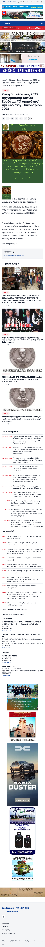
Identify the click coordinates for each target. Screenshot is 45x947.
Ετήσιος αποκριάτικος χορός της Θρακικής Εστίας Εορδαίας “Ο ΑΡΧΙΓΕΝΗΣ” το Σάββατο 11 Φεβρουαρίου (22, 339)
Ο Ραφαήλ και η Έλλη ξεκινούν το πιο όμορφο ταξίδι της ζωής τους (24, 604)
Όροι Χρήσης (6, 930)
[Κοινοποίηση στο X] (8, 118)
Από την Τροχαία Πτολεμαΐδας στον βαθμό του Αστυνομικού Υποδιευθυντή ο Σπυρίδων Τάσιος (24, 565)
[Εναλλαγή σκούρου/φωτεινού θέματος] (41, 1)
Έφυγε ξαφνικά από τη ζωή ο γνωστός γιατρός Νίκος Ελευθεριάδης (24, 537)
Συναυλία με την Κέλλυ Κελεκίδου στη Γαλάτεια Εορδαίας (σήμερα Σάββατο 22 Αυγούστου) (26, 503)
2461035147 (6, 675)
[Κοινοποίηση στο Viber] (12, 118)
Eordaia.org (9, 252)
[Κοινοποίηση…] (30, 118)
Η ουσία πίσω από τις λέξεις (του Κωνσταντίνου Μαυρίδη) (24, 559)
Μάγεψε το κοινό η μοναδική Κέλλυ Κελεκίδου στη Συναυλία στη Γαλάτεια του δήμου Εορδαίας (27, 460)
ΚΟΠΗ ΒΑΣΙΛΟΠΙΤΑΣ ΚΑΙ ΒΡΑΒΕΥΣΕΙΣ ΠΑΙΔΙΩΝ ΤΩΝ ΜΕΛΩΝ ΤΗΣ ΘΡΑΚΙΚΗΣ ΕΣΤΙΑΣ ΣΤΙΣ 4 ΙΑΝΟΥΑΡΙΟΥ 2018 (22, 379)
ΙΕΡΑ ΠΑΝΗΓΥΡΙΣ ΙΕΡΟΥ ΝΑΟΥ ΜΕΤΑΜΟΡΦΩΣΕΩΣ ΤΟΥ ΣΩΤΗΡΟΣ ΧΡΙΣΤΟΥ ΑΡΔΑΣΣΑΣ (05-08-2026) (23, 579)
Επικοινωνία (34, 2)
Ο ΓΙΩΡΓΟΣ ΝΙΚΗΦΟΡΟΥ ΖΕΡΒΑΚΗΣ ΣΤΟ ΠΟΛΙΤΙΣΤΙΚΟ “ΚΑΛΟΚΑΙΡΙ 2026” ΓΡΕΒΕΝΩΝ (28, 469)
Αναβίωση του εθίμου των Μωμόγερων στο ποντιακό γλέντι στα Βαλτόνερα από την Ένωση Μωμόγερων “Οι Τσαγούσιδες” (28, 450)
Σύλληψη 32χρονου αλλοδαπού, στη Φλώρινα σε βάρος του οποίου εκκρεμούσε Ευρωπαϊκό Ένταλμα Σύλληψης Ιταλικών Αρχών (36, 28)
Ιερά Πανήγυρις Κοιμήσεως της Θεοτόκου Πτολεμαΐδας (22, 587)
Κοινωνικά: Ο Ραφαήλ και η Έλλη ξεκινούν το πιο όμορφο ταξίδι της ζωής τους (25, 572)
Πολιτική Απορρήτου (8, 933)
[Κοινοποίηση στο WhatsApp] (16, 118)
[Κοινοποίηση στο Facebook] (3, 118)
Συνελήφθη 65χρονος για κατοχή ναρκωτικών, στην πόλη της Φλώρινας (27, 487)
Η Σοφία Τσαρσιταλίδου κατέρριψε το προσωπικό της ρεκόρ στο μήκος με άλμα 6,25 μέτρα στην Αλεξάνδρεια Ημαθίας (25, 551)
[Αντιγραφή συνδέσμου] (25, 118)
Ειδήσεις (26, 2)
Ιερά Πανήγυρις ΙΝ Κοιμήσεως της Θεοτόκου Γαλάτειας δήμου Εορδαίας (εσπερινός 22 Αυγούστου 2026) (28, 494)
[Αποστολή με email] (21, 118)
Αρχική (19, 2)
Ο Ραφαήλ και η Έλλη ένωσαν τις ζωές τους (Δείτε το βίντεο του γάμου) (23, 544)
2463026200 (7, 648)
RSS (3, 944)
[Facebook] (3, 917)
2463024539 (6, 631)
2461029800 (6, 662)
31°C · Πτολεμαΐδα (9, 2)
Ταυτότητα (5, 923)
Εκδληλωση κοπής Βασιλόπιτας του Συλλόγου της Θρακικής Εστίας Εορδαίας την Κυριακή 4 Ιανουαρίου (21, 418)
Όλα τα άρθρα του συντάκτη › (14, 255)
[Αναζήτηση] (42, 23)
